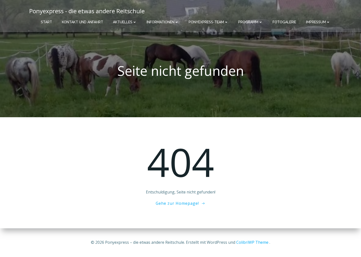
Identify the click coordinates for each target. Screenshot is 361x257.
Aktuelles (122, 22)
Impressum (316, 22)
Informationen (160, 22)
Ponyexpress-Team (206, 22)
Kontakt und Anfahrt (82, 22)
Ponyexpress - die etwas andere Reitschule (87, 11)
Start (46, 22)
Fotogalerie (284, 22)
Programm (248, 22)
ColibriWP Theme (252, 242)
